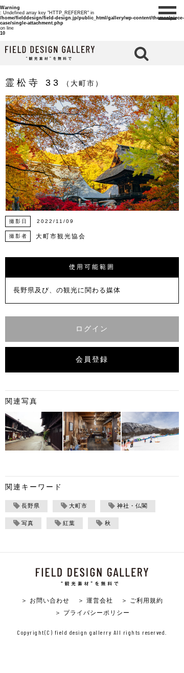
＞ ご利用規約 (142, 600)
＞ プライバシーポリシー (92, 612)
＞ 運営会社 (95, 600)
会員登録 (92, 359)
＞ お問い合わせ (45, 600)
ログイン (92, 329)
